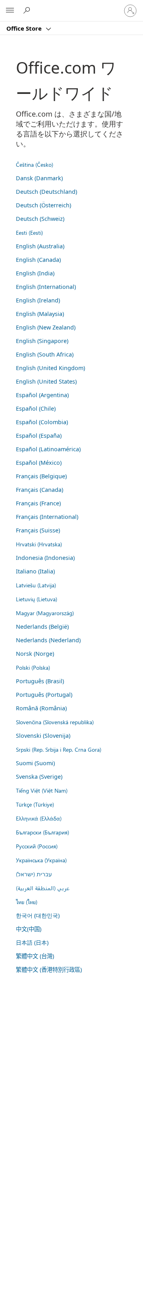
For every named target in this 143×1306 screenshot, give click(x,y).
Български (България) (42, 832)
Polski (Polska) (33, 667)
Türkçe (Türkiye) (35, 804)
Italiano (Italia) (35, 571)
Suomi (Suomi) (35, 763)
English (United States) (46, 381)
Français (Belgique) (41, 476)
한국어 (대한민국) (38, 915)
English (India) (35, 273)
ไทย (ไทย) (26, 902)
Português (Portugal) (44, 694)
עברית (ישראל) (34, 874)
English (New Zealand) (45, 327)
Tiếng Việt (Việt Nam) (42, 790)
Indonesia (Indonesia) (45, 557)
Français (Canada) (39, 489)
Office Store (24, 28)
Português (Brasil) (40, 681)
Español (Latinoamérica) (48, 449)
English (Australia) (40, 246)
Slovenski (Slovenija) (43, 735)
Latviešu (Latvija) (36, 585)
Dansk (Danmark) (39, 178)
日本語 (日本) (32, 942)
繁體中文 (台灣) (35, 956)
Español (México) (39, 462)
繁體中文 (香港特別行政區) (49, 969)
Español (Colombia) (42, 422)
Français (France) (38, 503)
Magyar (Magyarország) (45, 613)
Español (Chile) (36, 408)
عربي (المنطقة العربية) (43, 888)
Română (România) (41, 708)
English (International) (46, 286)
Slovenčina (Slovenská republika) (55, 722)
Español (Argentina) (42, 395)
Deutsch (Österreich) (43, 205)
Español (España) (39, 435)
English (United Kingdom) (50, 368)
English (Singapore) (42, 341)
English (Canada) (38, 259)
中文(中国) (28, 929)
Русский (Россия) (37, 846)
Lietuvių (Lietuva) (36, 599)
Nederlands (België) (42, 626)
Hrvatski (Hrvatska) (39, 544)
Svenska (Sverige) (39, 776)
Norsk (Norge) (35, 653)
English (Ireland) (38, 300)
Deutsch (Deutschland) (46, 191)
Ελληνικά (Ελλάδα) (39, 818)
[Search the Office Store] (28, 10)
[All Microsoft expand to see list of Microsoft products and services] (9, 10)
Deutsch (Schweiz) (40, 218)
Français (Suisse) (38, 530)
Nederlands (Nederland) (48, 640)
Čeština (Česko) (34, 164)
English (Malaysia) (40, 314)
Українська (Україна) (41, 860)
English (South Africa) (44, 354)
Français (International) (47, 516)
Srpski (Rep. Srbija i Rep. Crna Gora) (58, 749)
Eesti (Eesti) (29, 232)
